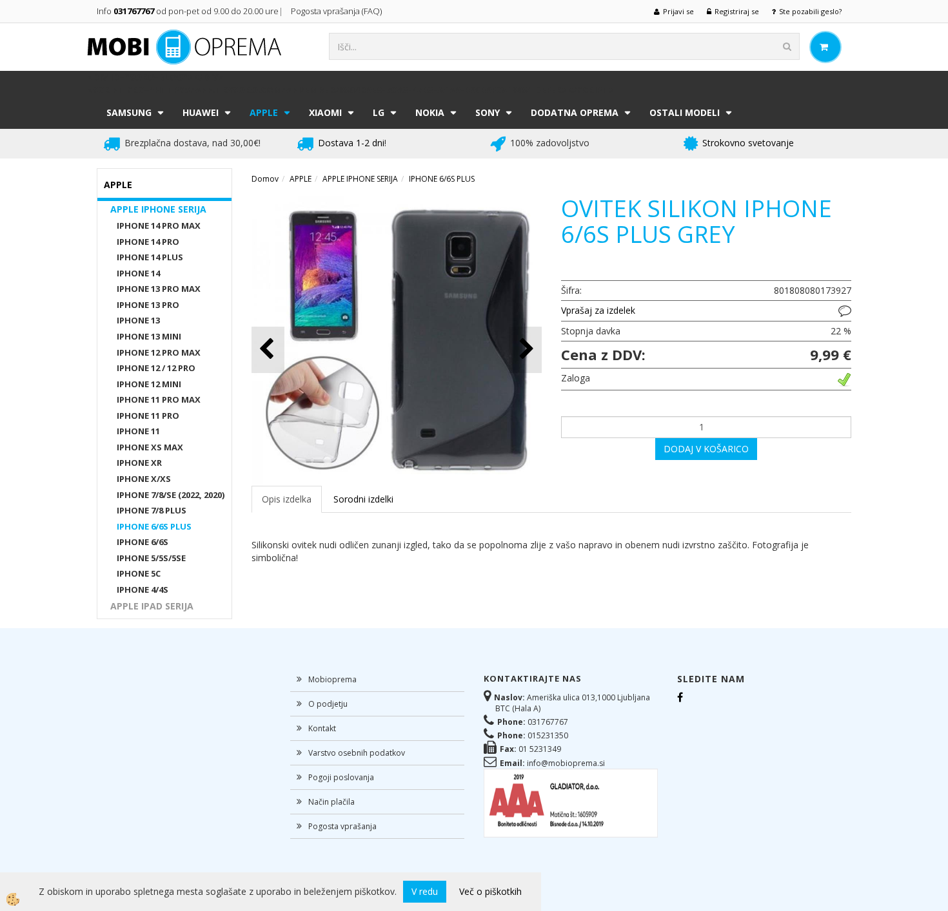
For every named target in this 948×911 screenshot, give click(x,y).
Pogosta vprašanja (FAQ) (337, 11)
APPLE (264, 112)
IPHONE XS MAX (150, 447)
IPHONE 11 (138, 431)
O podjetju (328, 703)
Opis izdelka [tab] (286, 499)
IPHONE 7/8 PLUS (151, 510)
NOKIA (429, 112)
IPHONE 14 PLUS (150, 257)
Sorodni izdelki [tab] (363, 499)
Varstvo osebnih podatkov (356, 752)
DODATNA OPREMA (574, 112)
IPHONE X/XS (144, 478)
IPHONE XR (139, 462)
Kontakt (322, 728)
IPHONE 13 (138, 320)
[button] (525, 349)
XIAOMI (325, 112)
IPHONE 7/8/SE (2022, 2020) (170, 495)
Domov (265, 178)
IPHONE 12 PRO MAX (159, 352)
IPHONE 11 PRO (148, 415)
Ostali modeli (684, 112)
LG (378, 112)
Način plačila (331, 801)
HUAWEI (201, 112)
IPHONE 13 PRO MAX (159, 288)
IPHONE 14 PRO (148, 241)
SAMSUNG (129, 112)
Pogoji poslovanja (341, 777)
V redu (424, 891)
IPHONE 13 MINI (149, 336)
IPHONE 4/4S (142, 589)
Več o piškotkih (490, 891)
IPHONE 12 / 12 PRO (156, 368)
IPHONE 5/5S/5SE (151, 558)
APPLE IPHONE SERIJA (158, 209)
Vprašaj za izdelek (598, 310)
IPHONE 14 (138, 273)
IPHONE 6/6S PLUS (154, 526)
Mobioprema (332, 679)
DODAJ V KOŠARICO (706, 449)
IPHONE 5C (139, 573)
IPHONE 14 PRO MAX (159, 225)
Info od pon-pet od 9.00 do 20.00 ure (188, 11)
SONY (487, 112)
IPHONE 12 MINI (149, 384)
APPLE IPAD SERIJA (151, 606)
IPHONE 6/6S (142, 542)
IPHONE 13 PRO (148, 305)
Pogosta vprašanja (342, 826)
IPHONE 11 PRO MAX (159, 399)
